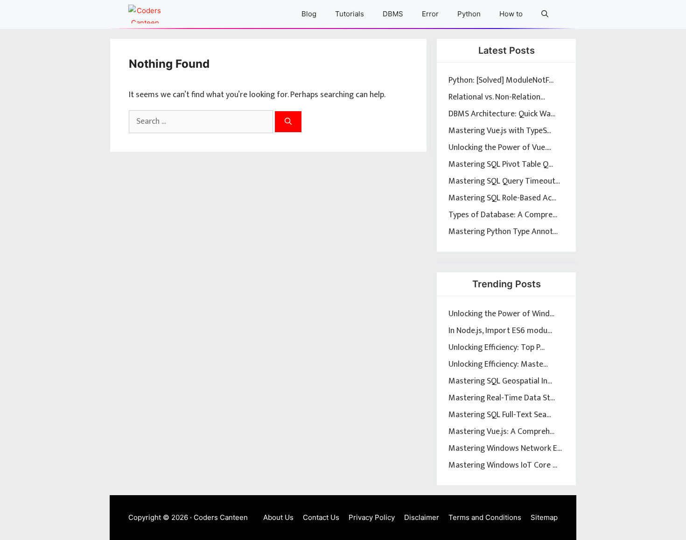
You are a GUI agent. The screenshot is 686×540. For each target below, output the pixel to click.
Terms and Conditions (484, 517)
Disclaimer (421, 517)
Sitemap (544, 517)
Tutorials (349, 13)
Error (430, 13)
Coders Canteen (221, 517)
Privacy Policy (372, 517)
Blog (308, 13)
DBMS (393, 13)
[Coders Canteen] (145, 14)
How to (511, 13)
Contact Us (321, 517)
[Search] (288, 121)
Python (469, 13)
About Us (278, 517)
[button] (545, 14)
